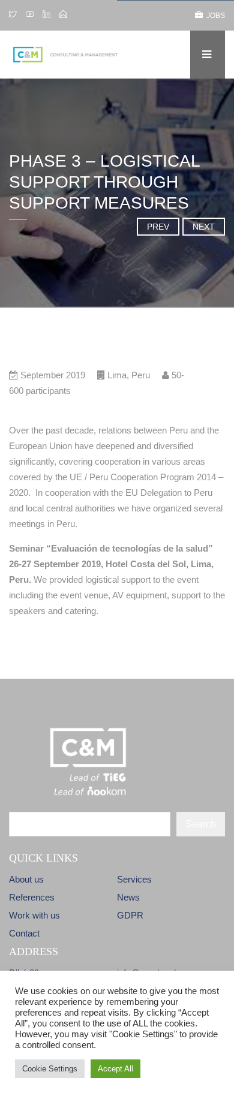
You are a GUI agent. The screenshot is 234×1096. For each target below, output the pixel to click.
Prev (158, 226)
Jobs (214, 15)
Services (134, 879)
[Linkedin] (46, 15)
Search (200, 824)
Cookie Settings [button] (49, 1068)
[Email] (63, 15)
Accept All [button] (115, 1068)
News (128, 897)
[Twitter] (14, 15)
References (32, 897)
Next (204, 226)
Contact (24, 933)
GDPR (130, 915)
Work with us (34, 915)
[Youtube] (29, 15)
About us (26, 879)
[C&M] (72, 54)
